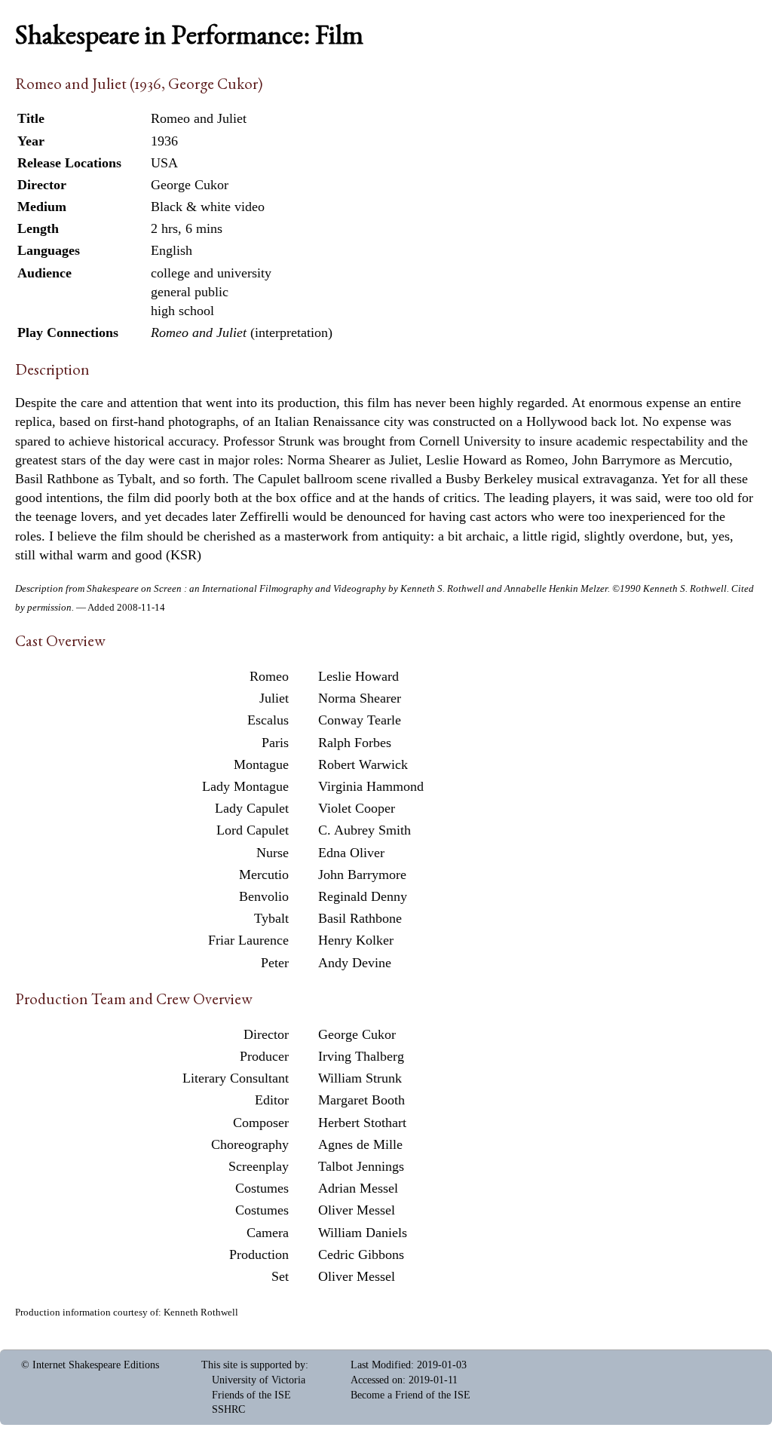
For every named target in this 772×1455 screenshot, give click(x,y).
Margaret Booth (361, 1099)
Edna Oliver (351, 852)
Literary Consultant (235, 1078)
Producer (264, 1056)
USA (164, 162)
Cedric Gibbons (361, 1254)
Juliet (274, 698)
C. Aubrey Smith (364, 830)
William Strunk (360, 1078)
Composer (261, 1122)
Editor (272, 1099)
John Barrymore (362, 874)
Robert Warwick (363, 764)
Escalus (268, 720)
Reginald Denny (362, 896)
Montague (261, 764)
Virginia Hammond (371, 786)
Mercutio (264, 874)
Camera (268, 1232)
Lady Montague (245, 786)
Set (280, 1276)
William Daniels (362, 1232)
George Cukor (357, 1034)
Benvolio (264, 896)
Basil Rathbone (360, 918)
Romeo (269, 676)
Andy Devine (354, 962)
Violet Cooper (356, 808)
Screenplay (258, 1166)
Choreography (250, 1144)
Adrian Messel (358, 1188)
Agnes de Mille (360, 1144)
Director (266, 1034)
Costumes (262, 1188)
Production (259, 1254)
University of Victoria (258, 1380)
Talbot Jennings (361, 1166)
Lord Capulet (252, 830)
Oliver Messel (356, 1210)
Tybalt (271, 918)
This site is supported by (253, 1365)
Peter (275, 962)
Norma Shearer (359, 698)
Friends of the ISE (251, 1395)
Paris (275, 742)
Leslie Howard (358, 676)
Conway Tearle (359, 720)
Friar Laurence (248, 940)
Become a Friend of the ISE (410, 1395)
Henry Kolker (356, 940)
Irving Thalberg (361, 1056)
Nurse (272, 852)
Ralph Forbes (354, 742)
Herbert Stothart (362, 1122)
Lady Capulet (252, 808)
